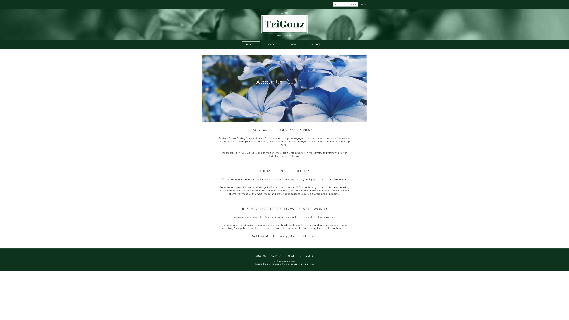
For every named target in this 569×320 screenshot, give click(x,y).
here (313, 236)
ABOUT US (251, 44)
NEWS (294, 44)
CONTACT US (316, 44)
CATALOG (274, 44)
